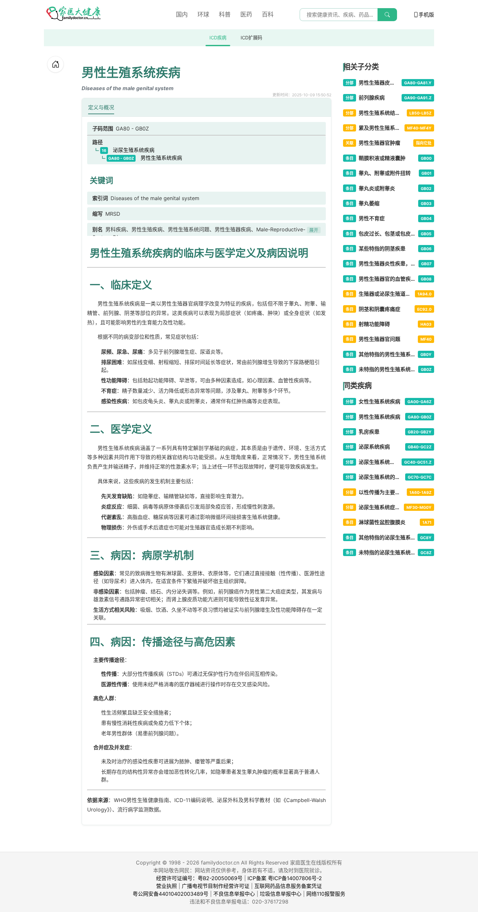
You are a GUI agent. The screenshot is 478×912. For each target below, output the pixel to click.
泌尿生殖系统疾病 (128, 150)
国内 (182, 14)
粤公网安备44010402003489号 (170, 894)
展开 (313, 230)
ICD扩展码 (251, 37)
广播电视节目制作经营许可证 (215, 886)
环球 (203, 14)
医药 (246, 14)
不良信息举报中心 (234, 894)
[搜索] (387, 14)
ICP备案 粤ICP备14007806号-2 (284, 878)
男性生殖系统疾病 (145, 158)
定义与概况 (101, 107)
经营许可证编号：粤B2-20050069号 (199, 878)
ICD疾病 (217, 37)
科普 (225, 14)
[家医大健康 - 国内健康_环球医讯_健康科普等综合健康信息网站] (73, 15)
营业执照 (166, 886)
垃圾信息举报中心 (280, 894)
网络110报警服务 (325, 894)
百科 (267, 14)
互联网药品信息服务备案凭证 (288, 886)
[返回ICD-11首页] (55, 64)
